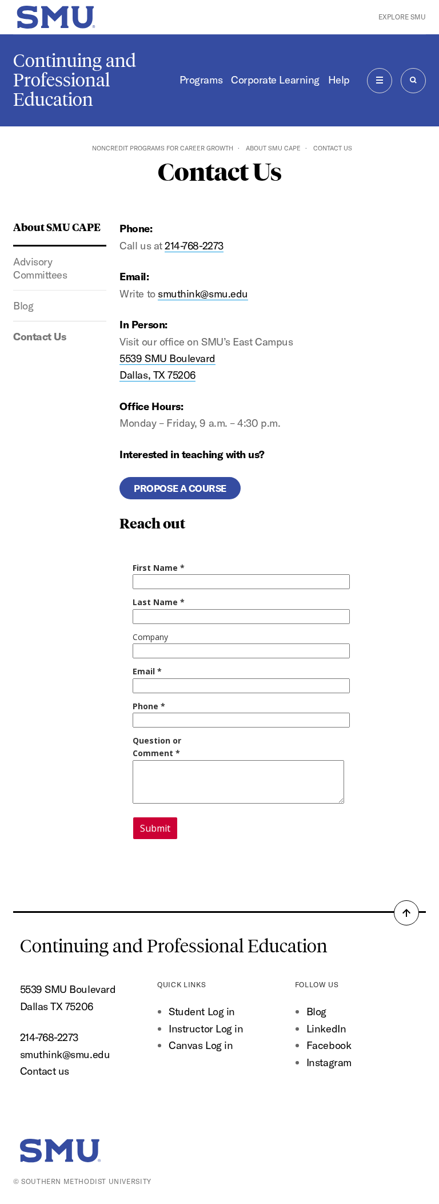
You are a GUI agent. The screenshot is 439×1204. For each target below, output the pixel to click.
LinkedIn (326, 1028)
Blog (23, 305)
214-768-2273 (194, 245)
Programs (200, 79)
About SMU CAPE (273, 148)
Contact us (44, 1071)
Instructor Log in (206, 1028)
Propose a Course (180, 488)
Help (339, 79)
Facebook (328, 1045)
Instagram (329, 1062)
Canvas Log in (201, 1045)
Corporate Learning (275, 79)
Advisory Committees (40, 268)
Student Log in (202, 1011)
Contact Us (39, 336)
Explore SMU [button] (402, 17)
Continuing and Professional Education (74, 80)
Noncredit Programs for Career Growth (162, 148)
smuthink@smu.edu (203, 293)
